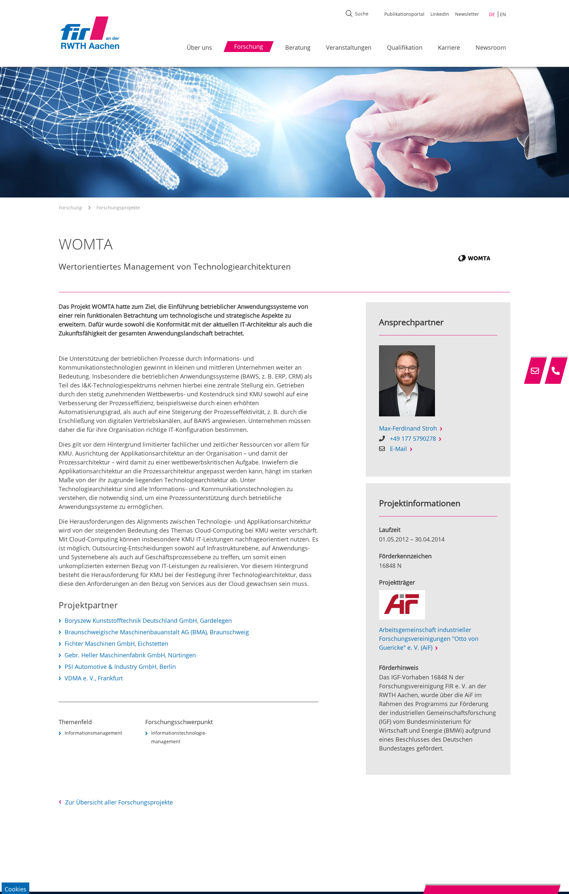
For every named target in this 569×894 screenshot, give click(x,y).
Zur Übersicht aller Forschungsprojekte (119, 802)
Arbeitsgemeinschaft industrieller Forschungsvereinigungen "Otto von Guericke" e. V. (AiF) (428, 638)
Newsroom (490, 47)
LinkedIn (439, 14)
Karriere (449, 47)
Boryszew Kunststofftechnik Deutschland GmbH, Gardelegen (148, 620)
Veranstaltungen (348, 47)
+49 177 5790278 (413, 438)
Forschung (70, 207)
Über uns (199, 47)
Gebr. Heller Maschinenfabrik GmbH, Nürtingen (130, 655)
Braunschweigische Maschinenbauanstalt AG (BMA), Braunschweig (157, 632)
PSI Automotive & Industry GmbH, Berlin (120, 666)
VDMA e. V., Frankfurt (94, 678)
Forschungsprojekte (118, 207)
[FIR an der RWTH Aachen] (89, 33)
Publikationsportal (404, 14)
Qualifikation (404, 47)
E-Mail (398, 449)
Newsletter (467, 14)
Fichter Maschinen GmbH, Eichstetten (116, 643)
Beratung (298, 47)
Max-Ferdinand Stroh (408, 428)
